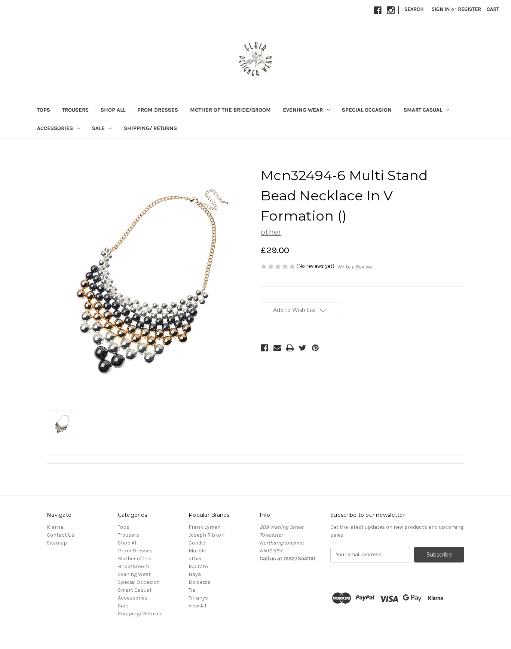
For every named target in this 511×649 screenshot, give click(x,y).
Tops (43, 109)
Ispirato (198, 566)
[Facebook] (378, 10)
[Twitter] (302, 348)
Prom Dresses (157, 109)
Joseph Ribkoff (207, 535)
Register (469, 9)
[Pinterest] (315, 348)
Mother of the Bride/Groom (230, 109)
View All (197, 606)
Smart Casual (423, 109)
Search (413, 9)
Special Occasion (367, 109)
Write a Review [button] (354, 267)
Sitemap (57, 543)
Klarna (55, 527)
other (195, 558)
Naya (195, 574)
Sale (98, 128)
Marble (197, 551)
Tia (192, 590)
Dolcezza (200, 582)
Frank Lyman (205, 527)
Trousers (75, 109)
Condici (197, 543)
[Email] (277, 348)
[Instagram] (391, 10)
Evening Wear (303, 109)
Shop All (113, 109)
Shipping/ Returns (150, 128)
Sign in (441, 9)
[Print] (290, 348)
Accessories (55, 128)
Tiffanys (198, 598)
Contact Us (60, 535)
